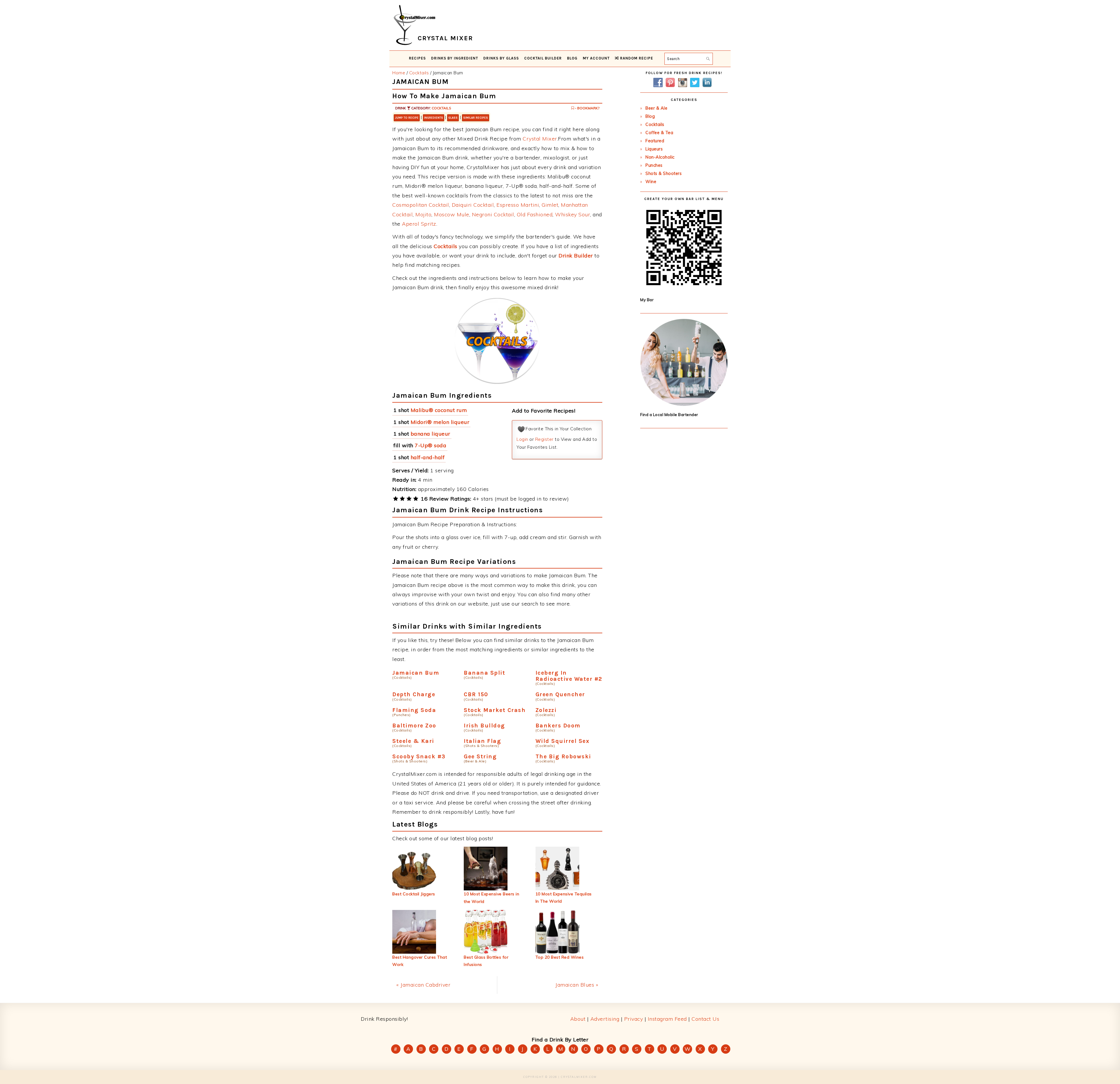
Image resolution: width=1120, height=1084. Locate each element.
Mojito (423, 214)
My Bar (647, 299)
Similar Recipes (475, 118)
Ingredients (433, 118)
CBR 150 (476, 694)
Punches (654, 165)
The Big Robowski (563, 756)
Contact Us (705, 1018)
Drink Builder (576, 255)
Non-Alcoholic (660, 157)
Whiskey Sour (572, 214)
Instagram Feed (667, 1018)
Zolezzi (546, 710)
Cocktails (441, 108)
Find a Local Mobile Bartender (669, 414)
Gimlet (550, 204)
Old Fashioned (535, 214)
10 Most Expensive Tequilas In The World (564, 897)
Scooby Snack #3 (419, 756)
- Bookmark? (586, 108)
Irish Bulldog (484, 725)
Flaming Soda (414, 710)
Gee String (480, 756)
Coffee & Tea (659, 132)
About (578, 1018)
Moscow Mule (451, 214)
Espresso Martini (517, 204)
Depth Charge (413, 694)
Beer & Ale (656, 108)
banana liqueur (430, 433)
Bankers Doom (558, 725)
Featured (654, 140)
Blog (650, 116)
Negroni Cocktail (493, 214)
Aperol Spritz (419, 223)
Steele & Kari (413, 741)
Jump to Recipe (407, 118)
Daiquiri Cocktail (473, 204)
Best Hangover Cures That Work (419, 961)
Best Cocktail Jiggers (413, 894)
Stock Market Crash (495, 710)
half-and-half (428, 457)
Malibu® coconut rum (439, 410)
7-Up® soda (430, 445)
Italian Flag (482, 741)
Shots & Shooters (663, 173)
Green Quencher (560, 694)
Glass (453, 118)
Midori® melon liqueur (440, 422)
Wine (650, 181)
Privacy (633, 1018)
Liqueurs (654, 149)
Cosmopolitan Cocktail (420, 204)
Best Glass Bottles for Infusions (486, 961)
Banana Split (484, 672)
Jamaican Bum (415, 672)
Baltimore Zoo (414, 725)
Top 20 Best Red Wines (560, 957)
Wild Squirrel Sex (563, 741)
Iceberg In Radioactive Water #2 (569, 675)
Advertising (605, 1018)
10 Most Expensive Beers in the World (491, 897)
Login (522, 439)
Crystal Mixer (540, 138)
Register (544, 439)
